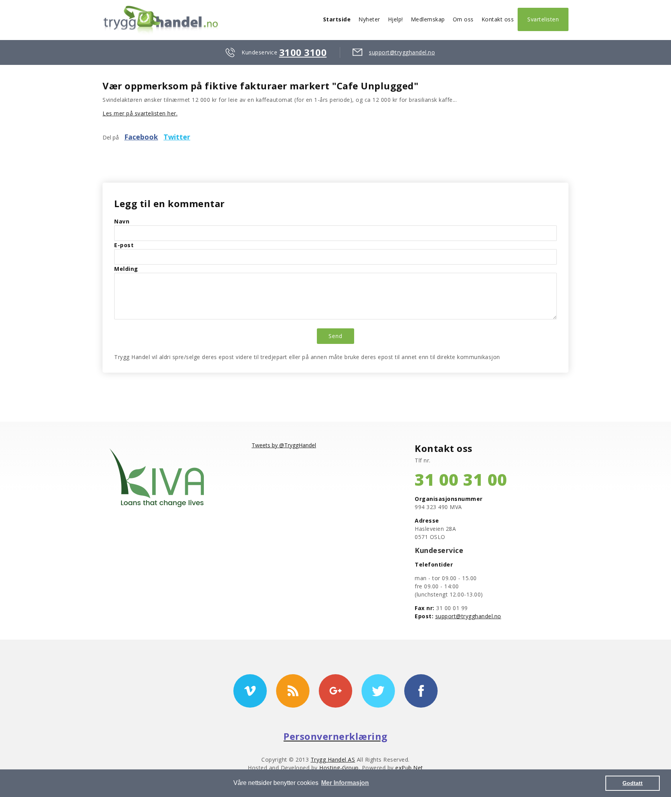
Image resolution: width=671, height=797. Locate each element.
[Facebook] (421, 691)
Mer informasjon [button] (345, 783)
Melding (126, 268)
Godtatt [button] (632, 783)
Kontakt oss (498, 19)
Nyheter (369, 19)
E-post (124, 245)
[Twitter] (378, 691)
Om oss (463, 19)
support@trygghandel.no (402, 52)
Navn (121, 221)
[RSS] (292, 691)
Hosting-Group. (340, 767)
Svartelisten (543, 19)
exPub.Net (409, 767)
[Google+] (335, 691)
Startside (337, 19)
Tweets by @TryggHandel (284, 445)
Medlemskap (428, 19)
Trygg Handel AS (333, 759)
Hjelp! (395, 19)
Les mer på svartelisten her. (140, 113)
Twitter (176, 136)
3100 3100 (303, 52)
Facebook (141, 136)
